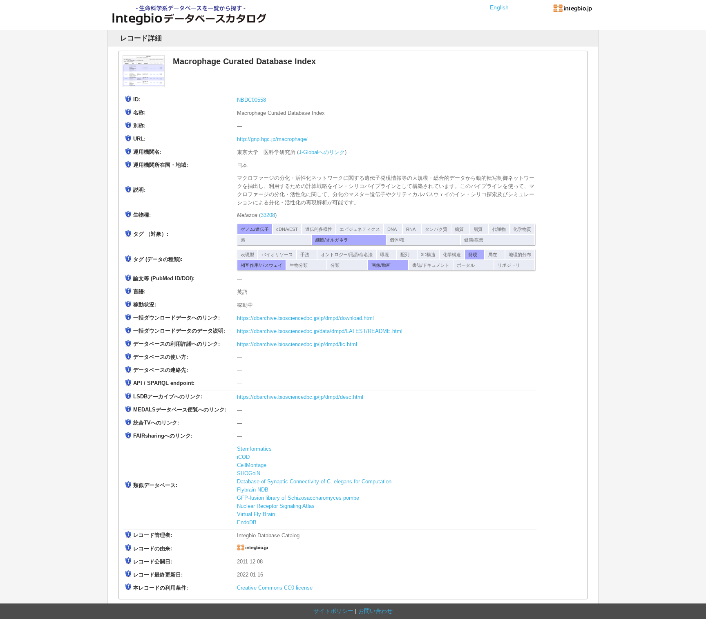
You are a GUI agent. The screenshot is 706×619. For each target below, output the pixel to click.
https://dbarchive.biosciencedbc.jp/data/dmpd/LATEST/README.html (319, 331)
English (499, 7)
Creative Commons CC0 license (275, 588)
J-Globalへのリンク (322, 152)
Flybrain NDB (252, 490)
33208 (268, 215)
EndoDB (247, 522)
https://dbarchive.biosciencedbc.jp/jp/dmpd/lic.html (297, 344)
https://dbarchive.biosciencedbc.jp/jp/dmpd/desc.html (300, 397)
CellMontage (251, 465)
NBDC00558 (251, 100)
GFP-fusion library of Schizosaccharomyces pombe (298, 498)
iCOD (243, 457)
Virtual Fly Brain (256, 514)
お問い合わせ (375, 611)
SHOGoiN (248, 473)
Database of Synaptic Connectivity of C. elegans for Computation (314, 482)
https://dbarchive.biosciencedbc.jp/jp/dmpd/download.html (305, 318)
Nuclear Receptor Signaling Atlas (276, 506)
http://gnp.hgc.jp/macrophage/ (272, 139)
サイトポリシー (333, 611)
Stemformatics (254, 449)
